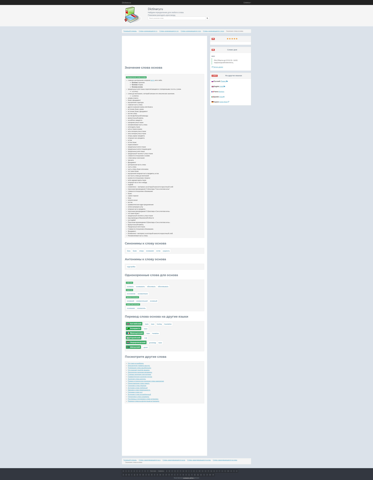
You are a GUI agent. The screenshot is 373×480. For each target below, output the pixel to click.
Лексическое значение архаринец (140, 372)
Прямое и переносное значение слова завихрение (146, 381)
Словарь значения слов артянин (139, 374)
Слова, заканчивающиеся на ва (174, 460)
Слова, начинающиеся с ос (169, 31)
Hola (221, 97)
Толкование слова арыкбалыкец (139, 368)
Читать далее (218, 67)
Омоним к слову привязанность (139, 390)
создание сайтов (188, 478)
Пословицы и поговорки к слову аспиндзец (143, 399)
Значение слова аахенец (137, 379)
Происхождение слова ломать (138, 383)
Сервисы (247, 2)
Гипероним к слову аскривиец (138, 397)
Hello (222, 86)
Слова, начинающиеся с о (148, 31)
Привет (223, 81)
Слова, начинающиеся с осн (191, 31)
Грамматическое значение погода (140, 377)
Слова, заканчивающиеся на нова (225, 460)
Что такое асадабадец (136, 363)
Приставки (153, 471)
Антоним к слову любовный (137, 388)
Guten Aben (223, 102)
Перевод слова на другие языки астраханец (143, 401)
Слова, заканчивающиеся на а (149, 460)
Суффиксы (161, 471)
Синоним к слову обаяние (137, 386)
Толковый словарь (130, 31)
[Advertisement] (164, 52)
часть (152, 80)
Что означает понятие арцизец (139, 370)
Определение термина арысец (139, 365)
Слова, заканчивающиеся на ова (199, 460)
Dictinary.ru (126, 2)
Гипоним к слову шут (135, 392)
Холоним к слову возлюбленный (139, 394)
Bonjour (221, 91)
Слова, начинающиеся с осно (213, 31)
